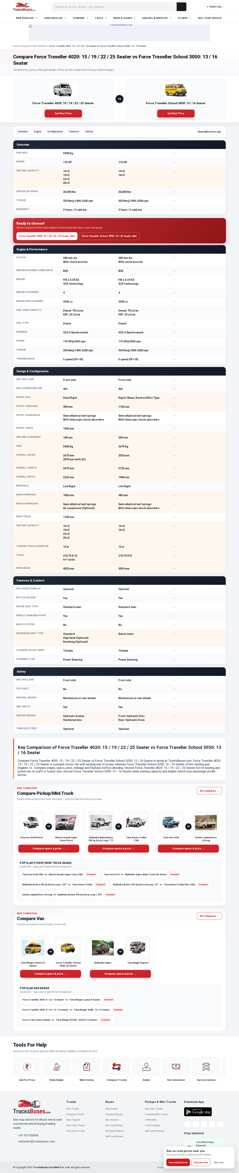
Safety (89, 131)
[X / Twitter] (187, 1124)
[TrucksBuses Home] (31, 1107)
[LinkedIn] (220, 1124)
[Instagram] (212, 1124)
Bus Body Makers (114, 1131)
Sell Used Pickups (154, 1131)
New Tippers (73, 1119)
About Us (162, 1167)
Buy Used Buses (114, 1125)
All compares (209, 790)
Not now (219, 1162)
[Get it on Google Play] (198, 1111)
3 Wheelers (151, 1119)
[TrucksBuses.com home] (24, 7)
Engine (37, 131)
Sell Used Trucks (75, 1131)
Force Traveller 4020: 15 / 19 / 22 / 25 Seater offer (47, 236)
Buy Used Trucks (75, 1125)
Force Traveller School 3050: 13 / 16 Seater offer (109, 236)
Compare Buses (114, 1114)
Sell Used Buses (114, 1136)
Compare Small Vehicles (33, 46)
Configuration (55, 131)
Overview (23, 131)
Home (16, 46)
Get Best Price (63, 113)
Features (74, 131)
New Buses (111, 1108)
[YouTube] (204, 1124)
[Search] (181, 6)
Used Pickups (152, 1125)
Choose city (201, 1162)
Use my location (178, 1162)
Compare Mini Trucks (156, 1114)
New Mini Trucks (154, 1108)
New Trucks (72, 1108)
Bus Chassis (112, 1119)
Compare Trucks (75, 1114)
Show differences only (209, 131)
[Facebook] (195, 1124)
